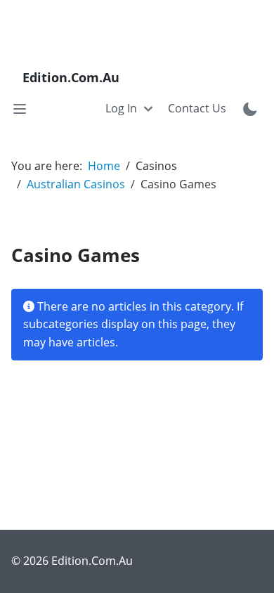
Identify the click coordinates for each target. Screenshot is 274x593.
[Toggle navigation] (19, 108)
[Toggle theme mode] (250, 109)
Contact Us (197, 108)
